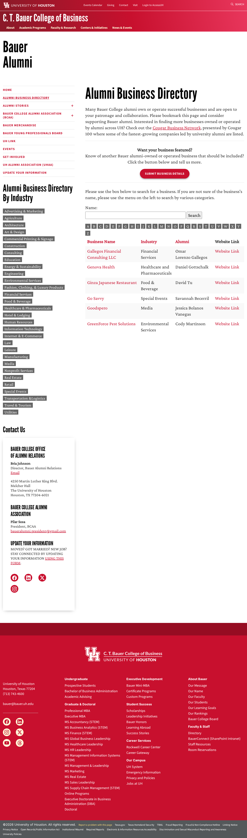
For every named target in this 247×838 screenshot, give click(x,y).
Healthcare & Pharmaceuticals (27, 308)
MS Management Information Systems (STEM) (92, 758)
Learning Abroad (138, 727)
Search (239, 4)
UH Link (9, 141)
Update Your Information (25, 173)
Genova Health (101, 266)
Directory (194, 733)
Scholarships (135, 710)
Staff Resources (199, 744)
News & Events (122, 28)
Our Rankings (198, 713)
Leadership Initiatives (141, 716)
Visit (135, 5)
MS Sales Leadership (80, 782)
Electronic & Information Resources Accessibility (131, 829)
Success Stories (137, 733)
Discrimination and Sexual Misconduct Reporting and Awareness (192, 829)
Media (9, 363)
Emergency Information (143, 772)
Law (7, 343)
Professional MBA (77, 710)
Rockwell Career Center (143, 747)
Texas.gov (120, 825)
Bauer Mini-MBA (138, 685)
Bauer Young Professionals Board (33, 133)
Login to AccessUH (152, 5)
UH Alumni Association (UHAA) (28, 165)
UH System (134, 766)
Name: (91, 207)
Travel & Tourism (17, 405)
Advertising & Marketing (23, 211)
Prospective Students (80, 685)
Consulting (13, 253)
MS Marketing (74, 771)
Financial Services (18, 294)
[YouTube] (7, 743)
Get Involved (14, 157)
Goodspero (97, 307)
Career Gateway (137, 752)
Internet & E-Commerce (23, 336)
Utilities (10, 412)
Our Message (197, 685)
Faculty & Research (63, 28)
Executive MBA (75, 716)
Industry (149, 241)
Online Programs (77, 793)
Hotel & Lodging (17, 315)
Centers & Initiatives (94, 28)
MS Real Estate (75, 776)
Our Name (195, 691)
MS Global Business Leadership (87, 738)
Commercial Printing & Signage (28, 239)
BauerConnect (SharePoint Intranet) (214, 738)
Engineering (14, 273)
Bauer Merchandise (19, 125)
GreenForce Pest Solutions (111, 323)
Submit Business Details (164, 174)
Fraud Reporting (174, 825)
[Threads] (20, 743)
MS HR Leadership (78, 749)
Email (15, 472)
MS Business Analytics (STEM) (86, 727)
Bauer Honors (136, 722)
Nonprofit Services (18, 370)
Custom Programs (139, 696)
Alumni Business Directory (26, 98)
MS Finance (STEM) (78, 733)
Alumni (182, 241)
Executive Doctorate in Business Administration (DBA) (88, 801)
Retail (8, 384)
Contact (123, 5)
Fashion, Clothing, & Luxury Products (33, 287)
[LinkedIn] (20, 722)
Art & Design (14, 232)
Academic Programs (32, 28)
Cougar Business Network (177, 127)
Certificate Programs (141, 691)
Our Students (198, 702)
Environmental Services (22, 280)
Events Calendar (93, 5)
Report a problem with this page (95, 825)
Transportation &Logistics (24, 398)
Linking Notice (230, 825)
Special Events (15, 391)
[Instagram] (7, 732)
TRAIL (160, 825)
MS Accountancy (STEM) (82, 722)
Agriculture (13, 218)
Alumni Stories (16, 106)
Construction (14, 246)
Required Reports (95, 829)
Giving (110, 5)
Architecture (14, 225)
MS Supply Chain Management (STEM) (92, 788)
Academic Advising (78, 696)
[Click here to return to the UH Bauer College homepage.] (123, 654)
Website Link (227, 251)
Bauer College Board (203, 719)
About (10, 28)
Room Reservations (202, 749)
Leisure (10, 350)
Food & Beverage (17, 301)
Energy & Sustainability (22, 266)
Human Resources (18, 322)
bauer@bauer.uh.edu (18, 703)
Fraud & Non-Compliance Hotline (203, 825)
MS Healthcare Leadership (84, 744)
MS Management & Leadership (87, 765)
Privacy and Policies (140, 778)
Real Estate (13, 377)
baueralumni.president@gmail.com (38, 531)
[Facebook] (7, 722)
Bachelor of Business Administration (91, 691)
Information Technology (23, 329)
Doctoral (71, 809)
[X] (20, 732)
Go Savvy (95, 298)
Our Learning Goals (202, 708)
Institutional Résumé (72, 829)
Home (7, 90)
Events (9, 149)
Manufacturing (16, 356)
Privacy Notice (10, 829)
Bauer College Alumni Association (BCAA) (32, 115)
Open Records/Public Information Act (40, 829)
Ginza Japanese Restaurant (112, 282)
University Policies (12, 834)
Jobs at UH (134, 783)
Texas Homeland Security (141, 825)
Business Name (101, 241)
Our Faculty (196, 696)
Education (12, 259)
